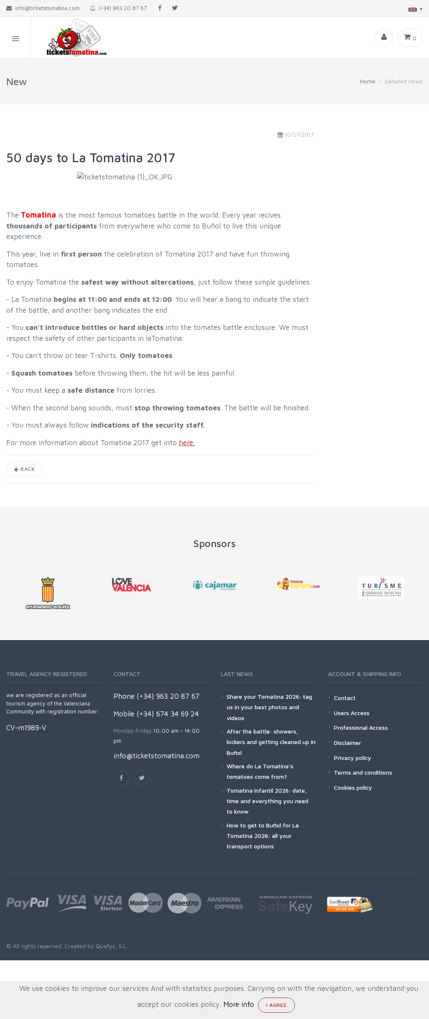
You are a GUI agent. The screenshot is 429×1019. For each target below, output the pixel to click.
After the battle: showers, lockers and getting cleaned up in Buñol (271, 742)
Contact (345, 697)
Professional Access (361, 727)
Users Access (352, 712)
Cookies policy (353, 787)
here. (187, 442)
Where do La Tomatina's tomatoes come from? (260, 771)
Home (367, 81)
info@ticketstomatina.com (156, 756)
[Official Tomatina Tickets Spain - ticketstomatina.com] (69, 37)
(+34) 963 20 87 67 (121, 8)
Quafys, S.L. (110, 945)
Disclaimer (347, 742)
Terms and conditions (363, 772)
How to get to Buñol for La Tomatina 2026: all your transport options (263, 836)
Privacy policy (352, 757)
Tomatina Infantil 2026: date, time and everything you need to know (267, 801)
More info (238, 1004)
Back (27, 469)
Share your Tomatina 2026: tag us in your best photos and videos (269, 707)
